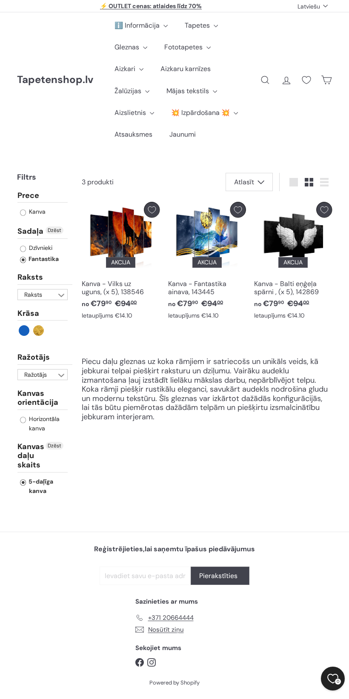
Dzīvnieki (39, 248)
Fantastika (43, 259)
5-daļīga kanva (40, 486)
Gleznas (127, 47)
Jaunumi (182, 134)
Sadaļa (30, 231)
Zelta (39, 330)
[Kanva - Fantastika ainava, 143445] (207, 262)
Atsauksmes (133, 134)
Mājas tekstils (188, 90)
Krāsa (28, 313)
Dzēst (54, 230)
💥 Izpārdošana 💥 (201, 112)
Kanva (36, 211)
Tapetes (198, 25)
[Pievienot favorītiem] (152, 210)
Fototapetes (184, 47)
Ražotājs (33, 357)
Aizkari (125, 68)
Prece (28, 196)
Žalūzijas (128, 90)
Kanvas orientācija (37, 398)
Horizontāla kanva (43, 423)
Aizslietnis (131, 112)
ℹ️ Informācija (137, 25)
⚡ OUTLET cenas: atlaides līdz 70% (151, 6)
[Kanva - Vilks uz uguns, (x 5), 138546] (121, 262)
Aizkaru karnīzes (185, 68)
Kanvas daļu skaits (30, 455)
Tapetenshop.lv (55, 80)
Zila (24, 330)
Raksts (30, 277)
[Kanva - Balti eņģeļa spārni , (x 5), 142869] (293, 262)
